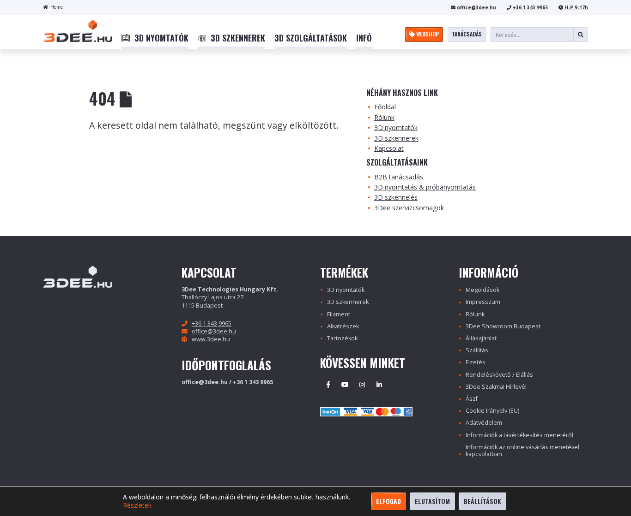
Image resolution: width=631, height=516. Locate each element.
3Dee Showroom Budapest (503, 326)
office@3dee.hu (476, 7)
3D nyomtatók (396, 127)
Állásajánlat (481, 338)
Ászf (472, 398)
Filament (338, 314)
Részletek (137, 505)
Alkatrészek (343, 326)
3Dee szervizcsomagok (409, 207)
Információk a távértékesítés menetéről (519, 435)
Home (56, 7)
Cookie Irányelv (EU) (492, 410)
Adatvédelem (484, 422)
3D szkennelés (396, 197)
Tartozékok (342, 338)
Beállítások (482, 501)
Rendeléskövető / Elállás (499, 374)
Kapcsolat (389, 148)
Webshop (427, 34)
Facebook (328, 384)
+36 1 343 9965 (530, 7)
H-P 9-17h (576, 7)
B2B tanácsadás (398, 176)
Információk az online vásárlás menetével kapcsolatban (522, 450)
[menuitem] (154, 38)
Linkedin (379, 384)
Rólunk (384, 117)
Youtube (345, 384)
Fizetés (475, 362)
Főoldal (385, 106)
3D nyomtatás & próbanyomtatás (425, 187)
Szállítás (477, 350)
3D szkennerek (396, 138)
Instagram (362, 384)
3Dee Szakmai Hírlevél (496, 386)
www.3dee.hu (211, 339)
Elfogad (388, 501)
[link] (154, 38)
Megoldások (482, 289)
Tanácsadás (467, 34)
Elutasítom (432, 501)
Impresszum (483, 301)
